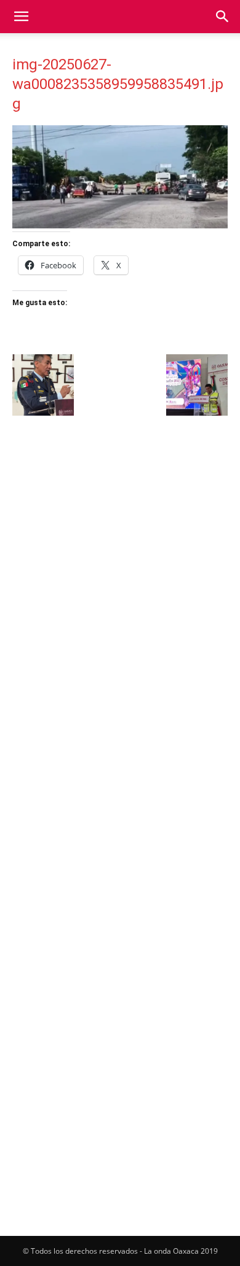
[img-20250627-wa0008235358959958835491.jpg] (120, 225)
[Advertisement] (120, 551)
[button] (21, 16)
